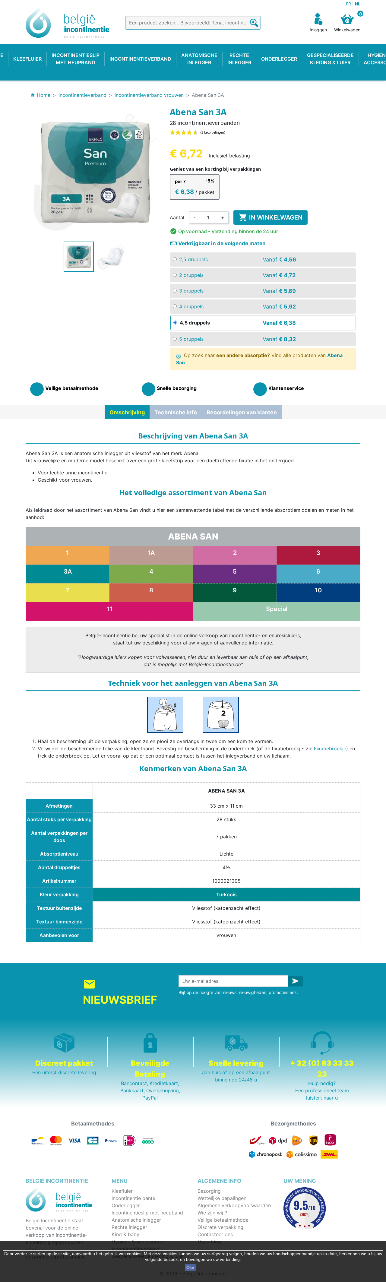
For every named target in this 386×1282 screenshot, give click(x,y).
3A (68, 571)
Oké (190, 1267)
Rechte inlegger (129, 1227)
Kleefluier (122, 1191)
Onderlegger (126, 1205)
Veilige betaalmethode (223, 1220)
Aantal (177, 217)
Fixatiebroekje (330, 748)
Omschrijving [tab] (127, 412)
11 (109, 609)
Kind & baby (125, 1234)
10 (318, 590)
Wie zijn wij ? (212, 1213)
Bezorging (209, 1191)
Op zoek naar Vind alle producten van (259, 359)
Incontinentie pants (133, 1198)
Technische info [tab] (175, 412)
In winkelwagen (270, 217)
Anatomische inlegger (136, 1220)
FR (349, 3)
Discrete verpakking (220, 1227)
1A (151, 552)
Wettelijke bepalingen (222, 1198)
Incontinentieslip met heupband (147, 1213)
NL (357, 3)
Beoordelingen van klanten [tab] (242, 412)
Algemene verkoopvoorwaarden (234, 1205)
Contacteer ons (215, 1234)
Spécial (276, 609)
